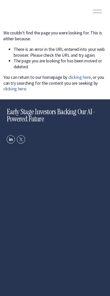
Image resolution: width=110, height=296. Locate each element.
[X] (21, 139)
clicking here (79, 77)
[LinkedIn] (11, 139)
